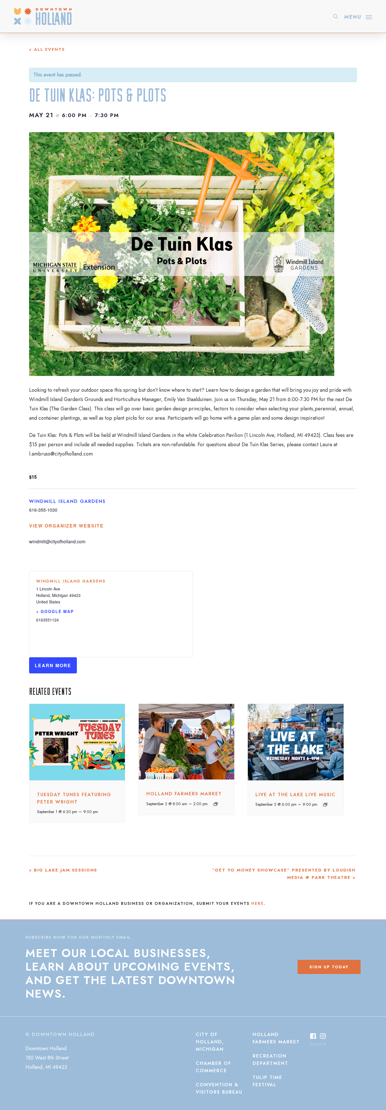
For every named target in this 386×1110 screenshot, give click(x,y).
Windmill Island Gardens (67, 501)
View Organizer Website (66, 525)
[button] (358, 16)
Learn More (53, 665)
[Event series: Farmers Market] (216, 804)
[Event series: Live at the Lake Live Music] (325, 804)
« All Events (47, 49)
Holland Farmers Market (184, 794)
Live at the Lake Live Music (295, 794)
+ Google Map (55, 611)
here (257, 903)
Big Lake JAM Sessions (63, 870)
